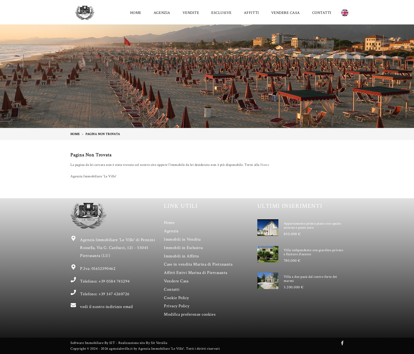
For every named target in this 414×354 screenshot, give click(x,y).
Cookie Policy (176, 298)
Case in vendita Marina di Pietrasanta (198, 264)
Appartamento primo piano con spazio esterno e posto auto (312, 225)
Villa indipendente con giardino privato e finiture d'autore (313, 252)
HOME (135, 12)
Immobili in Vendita (182, 239)
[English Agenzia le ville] (344, 12)
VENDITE (191, 12)
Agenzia (171, 231)
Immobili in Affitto (181, 256)
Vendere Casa (176, 281)
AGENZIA (162, 12)
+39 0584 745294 (114, 281)
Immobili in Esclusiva (183, 247)
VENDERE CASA (285, 12)
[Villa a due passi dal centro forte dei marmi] (267, 281)
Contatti (171, 289)
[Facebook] (342, 343)
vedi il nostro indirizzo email (106, 306)
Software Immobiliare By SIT (92, 343)
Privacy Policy (176, 306)
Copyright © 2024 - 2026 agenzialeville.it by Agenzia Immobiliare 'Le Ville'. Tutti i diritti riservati (145, 348)
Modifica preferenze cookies (189, 314)
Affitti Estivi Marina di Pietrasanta (195, 272)
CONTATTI (321, 12)
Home (264, 164)
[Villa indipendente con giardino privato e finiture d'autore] (267, 254)
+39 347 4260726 (114, 294)
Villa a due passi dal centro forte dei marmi (310, 278)
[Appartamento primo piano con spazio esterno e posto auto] (267, 227)
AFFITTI (251, 12)
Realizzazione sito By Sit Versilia (142, 343)
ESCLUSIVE (221, 12)
